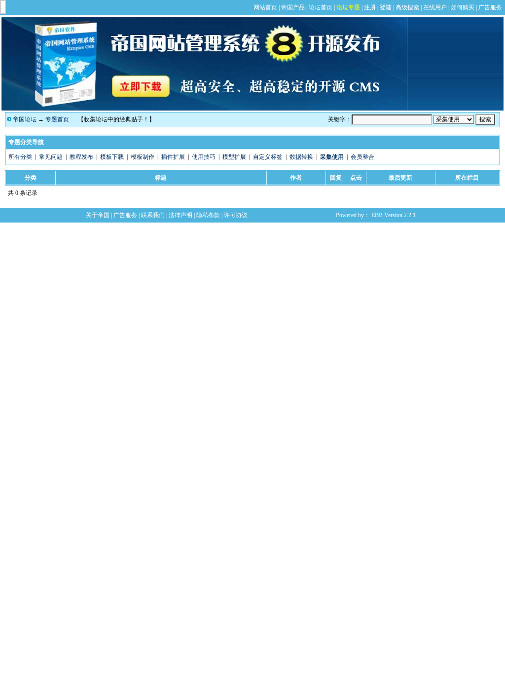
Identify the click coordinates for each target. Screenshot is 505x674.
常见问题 (51, 156)
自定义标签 (268, 156)
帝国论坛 (24, 119)
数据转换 (301, 156)
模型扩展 (234, 156)
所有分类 (20, 156)
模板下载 (112, 156)
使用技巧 (204, 156)
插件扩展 (173, 156)
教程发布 (81, 156)
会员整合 (362, 156)
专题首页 (57, 119)
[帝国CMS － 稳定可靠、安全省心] (204, 108)
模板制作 (142, 156)
